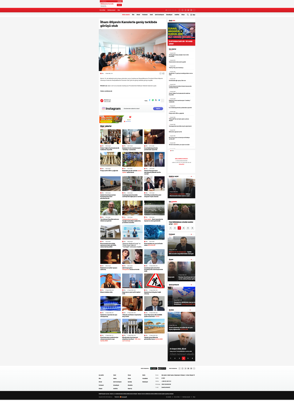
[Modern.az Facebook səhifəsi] (179, 10)
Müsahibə (130, 385)
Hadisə (114, 378)
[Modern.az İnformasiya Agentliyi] (104, 368)
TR (172, 10)
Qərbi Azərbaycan (159, 15)
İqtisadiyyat (169, 15)
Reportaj (130, 388)
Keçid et (158, 109)
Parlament (145, 15)
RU (170, 10)
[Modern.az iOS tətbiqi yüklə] (162, 368)
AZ (166, 10)
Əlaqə (119, 10)
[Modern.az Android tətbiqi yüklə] (153, 368)
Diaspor (100, 388)
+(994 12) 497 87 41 (166, 381)
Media (143, 375)
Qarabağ (130, 382)
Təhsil (151, 15)
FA (173, 10)
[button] (190, 176)
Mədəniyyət (145, 382)
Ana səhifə (101, 375)
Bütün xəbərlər (126, 15)
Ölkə (133, 15)
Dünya (183, 15)
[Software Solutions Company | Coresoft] (123, 397)
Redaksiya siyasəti (111, 10)
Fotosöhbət (145, 378)
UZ (175, 10)
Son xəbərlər (168, 397)
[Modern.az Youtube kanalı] (188, 10)
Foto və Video (102, 10)
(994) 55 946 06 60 (166, 384)
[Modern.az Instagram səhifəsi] (182, 10)
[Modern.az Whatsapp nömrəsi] (191, 10)
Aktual (138, 15)
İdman (129, 375)
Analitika (177, 15)
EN (168, 10)
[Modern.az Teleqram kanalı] (185, 10)
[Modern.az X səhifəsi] (194, 10)
